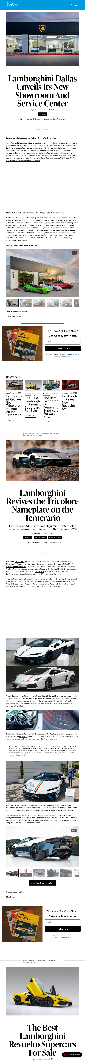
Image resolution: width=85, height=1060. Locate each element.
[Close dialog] (81, 510)
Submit (60, 546)
